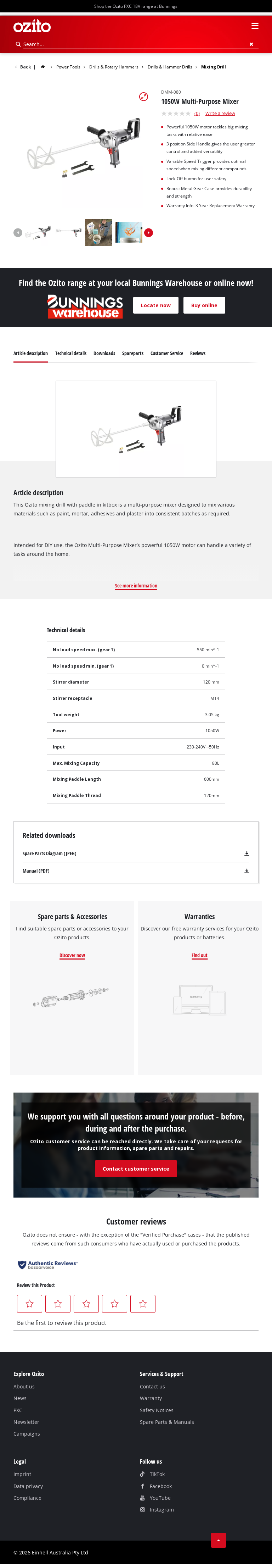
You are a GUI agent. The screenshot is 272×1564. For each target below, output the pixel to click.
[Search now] (18, 44)
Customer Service (167, 353)
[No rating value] (177, 113)
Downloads (104, 353)
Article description (30, 353)
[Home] (47, 66)
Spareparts (132, 353)
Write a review (220, 113)
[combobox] (141, 44)
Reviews (197, 353)
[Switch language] (242, 26)
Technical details (70, 353)
